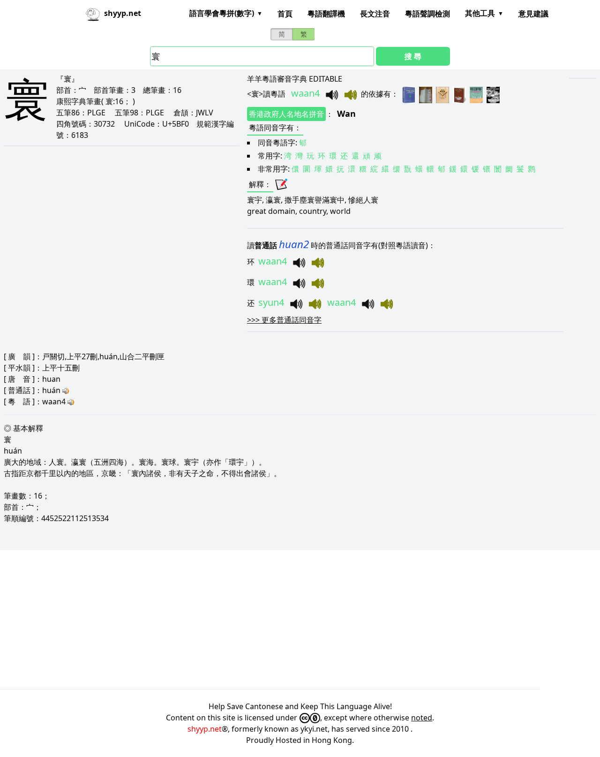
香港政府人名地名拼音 (286, 114)
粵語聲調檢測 (427, 13)
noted (421, 717)
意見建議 (533, 13)
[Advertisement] (281, 619)
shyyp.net (205, 729)
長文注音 (375, 13)
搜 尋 (413, 56)
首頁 (285, 13)
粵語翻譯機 (326, 13)
